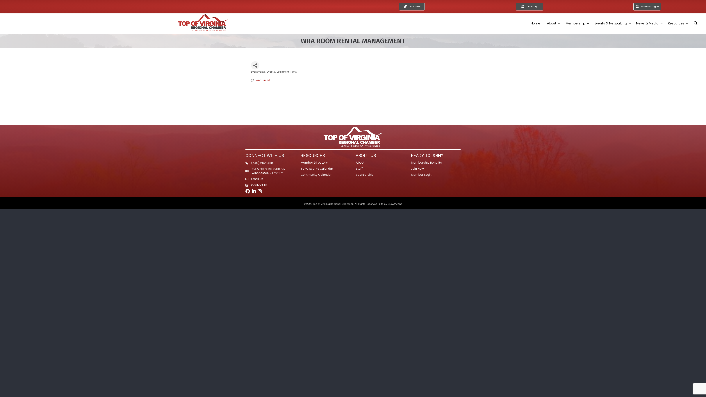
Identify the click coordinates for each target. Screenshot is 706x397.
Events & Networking (611, 23)
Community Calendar (316, 175)
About (551, 23)
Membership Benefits (426, 162)
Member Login (421, 175)
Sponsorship (365, 175)
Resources (676, 23)
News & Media (647, 23)
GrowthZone (395, 204)
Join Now (417, 169)
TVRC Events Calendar (317, 169)
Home (535, 23)
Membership (575, 23)
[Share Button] (255, 65)
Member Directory (314, 162)
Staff (359, 169)
